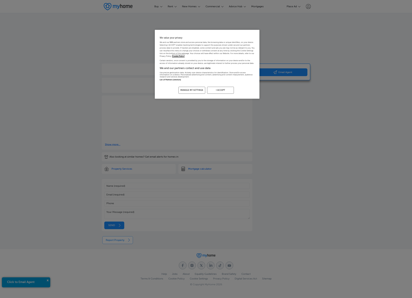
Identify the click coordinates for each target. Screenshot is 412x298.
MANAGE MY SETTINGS (191, 90)
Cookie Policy (178, 56)
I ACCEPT (220, 90)
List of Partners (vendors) (170, 80)
